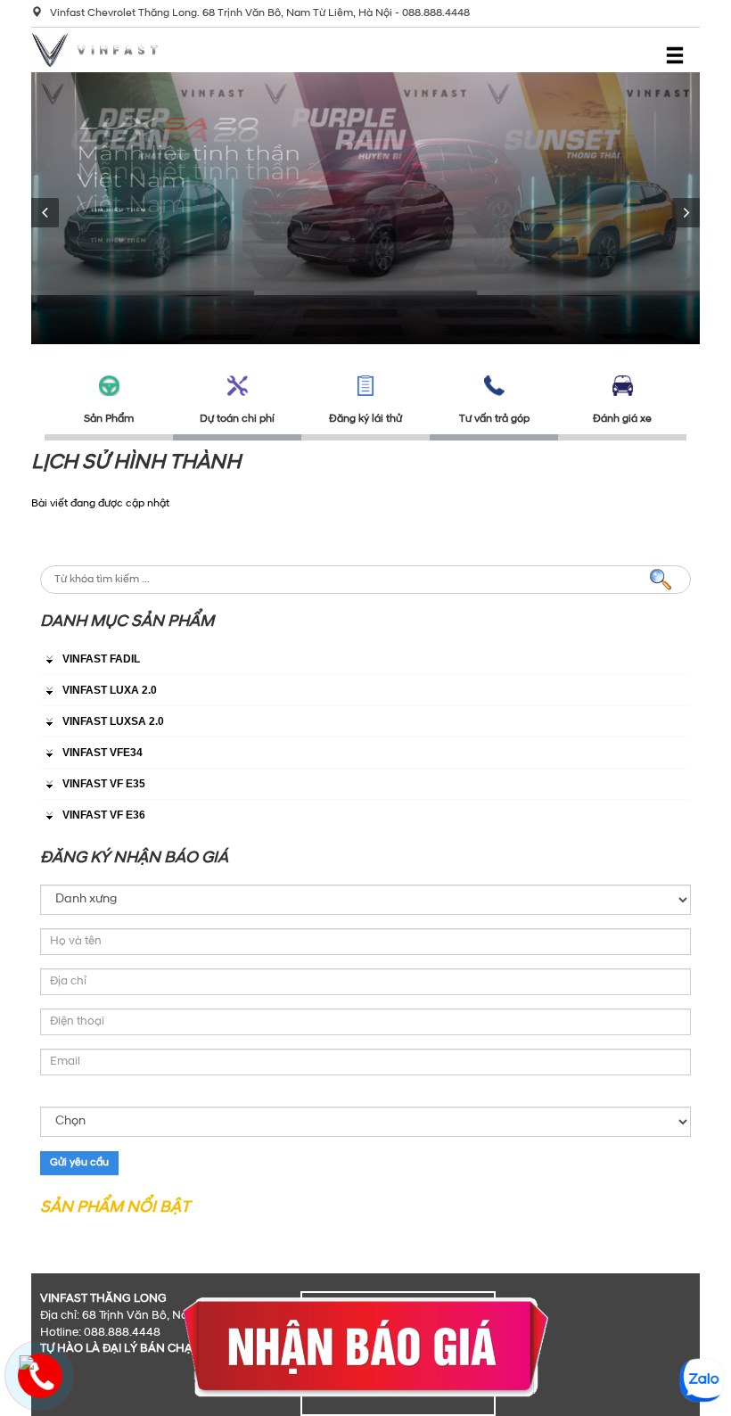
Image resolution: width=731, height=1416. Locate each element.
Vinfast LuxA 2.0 (109, 690)
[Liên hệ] (27, 1362)
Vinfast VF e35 (103, 784)
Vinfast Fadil (101, 659)
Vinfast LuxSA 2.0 (113, 721)
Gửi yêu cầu (79, 1162)
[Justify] (675, 54)
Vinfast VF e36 (103, 815)
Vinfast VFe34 (102, 752)
